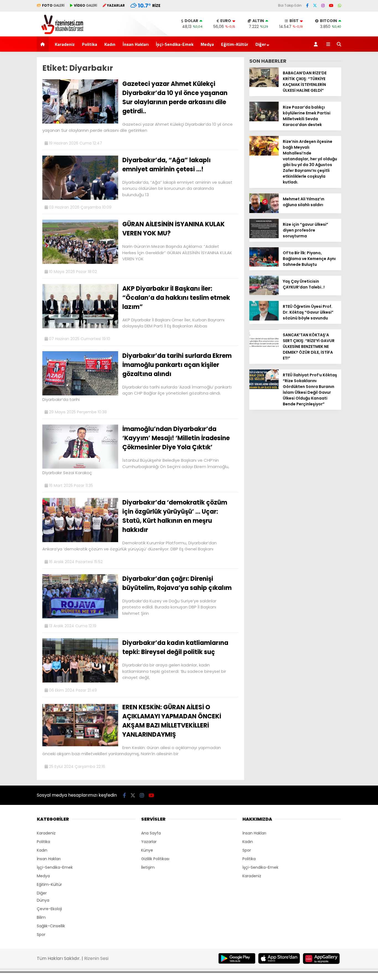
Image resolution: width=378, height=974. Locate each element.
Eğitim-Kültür (234, 44)
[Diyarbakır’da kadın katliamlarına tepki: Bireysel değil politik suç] (80, 681)
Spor (41, 934)
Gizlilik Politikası (155, 859)
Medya (207, 44)
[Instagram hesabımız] (323, 5)
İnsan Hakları (136, 44)
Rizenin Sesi (96, 958)
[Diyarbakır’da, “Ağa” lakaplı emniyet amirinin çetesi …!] (80, 198)
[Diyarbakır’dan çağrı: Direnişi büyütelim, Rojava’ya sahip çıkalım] (80, 617)
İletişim (148, 867)
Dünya (43, 900)
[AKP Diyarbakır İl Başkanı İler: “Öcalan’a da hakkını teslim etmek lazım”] (80, 327)
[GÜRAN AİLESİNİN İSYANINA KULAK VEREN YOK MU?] (80, 262)
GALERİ (53, 5)
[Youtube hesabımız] (331, 5)
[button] (43, 44)
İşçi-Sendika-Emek (174, 44)
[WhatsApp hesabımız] (339, 5)
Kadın (109, 44)
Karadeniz (65, 44)
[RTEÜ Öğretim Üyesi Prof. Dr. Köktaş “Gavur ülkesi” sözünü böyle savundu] (264, 319)
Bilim (41, 917)
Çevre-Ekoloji (49, 909)
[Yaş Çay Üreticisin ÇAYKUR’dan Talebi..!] (264, 293)
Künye (147, 850)
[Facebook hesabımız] (307, 5)
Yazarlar (149, 841)
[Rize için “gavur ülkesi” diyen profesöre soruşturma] (264, 237)
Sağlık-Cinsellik (51, 926)
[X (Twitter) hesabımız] (315, 5)
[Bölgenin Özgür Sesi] (60, 33)
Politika (89, 44)
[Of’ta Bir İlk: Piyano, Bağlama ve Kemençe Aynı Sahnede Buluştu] (264, 265)
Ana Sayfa (151, 833)
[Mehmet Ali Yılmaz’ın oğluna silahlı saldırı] (264, 211)
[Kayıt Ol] (317, 44)
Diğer (260, 44)
